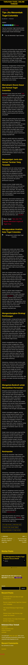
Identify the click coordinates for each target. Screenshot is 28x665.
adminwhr (5, 18)
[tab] (11, 567)
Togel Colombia (16, 530)
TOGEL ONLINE (5, 9)
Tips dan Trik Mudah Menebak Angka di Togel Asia (13, 221)
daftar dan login (13, 635)
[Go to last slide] (4, 560)
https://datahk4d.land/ (7, 628)
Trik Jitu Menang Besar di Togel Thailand (22, 539)
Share (17, 25)
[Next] (24, 560)
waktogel (4, 632)
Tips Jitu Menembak (7, 530)
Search (3, 586)
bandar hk (10, 296)
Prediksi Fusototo (6, 630)
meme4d (20, 214)
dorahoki (4, 649)
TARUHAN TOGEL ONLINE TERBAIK (10, 527)
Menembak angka (17, 524)
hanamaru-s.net (11, 512)
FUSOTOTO (4, 627)
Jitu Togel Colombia (7, 524)
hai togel (19, 517)
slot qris (4, 380)
